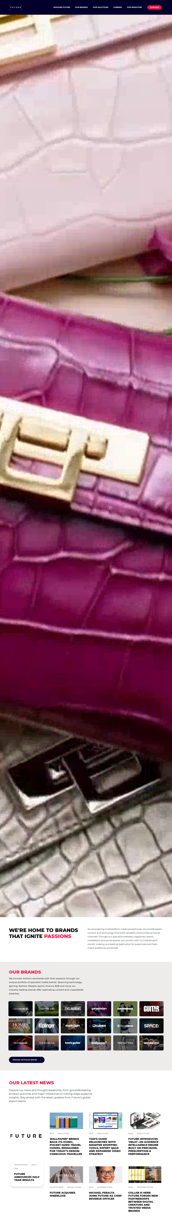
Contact (154, 7)
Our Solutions (100, 7)
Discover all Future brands (25, 1060)
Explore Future (62, 7)
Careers (117, 7)
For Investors (134, 7)
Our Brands (81, 7)
